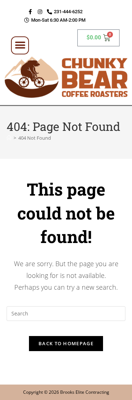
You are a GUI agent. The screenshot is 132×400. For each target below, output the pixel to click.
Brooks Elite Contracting (84, 392)
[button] (20, 45)
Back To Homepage (66, 343)
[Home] (9, 138)
